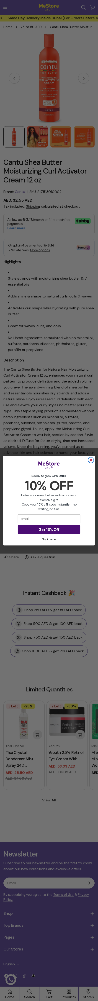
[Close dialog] (91, 460)
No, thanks (49, 539)
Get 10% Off (49, 529)
